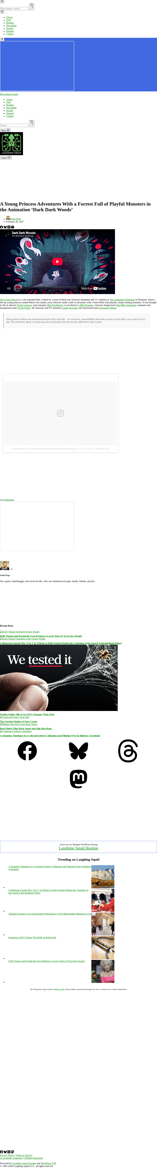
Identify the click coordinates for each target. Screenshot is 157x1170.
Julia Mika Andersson (125, 305)
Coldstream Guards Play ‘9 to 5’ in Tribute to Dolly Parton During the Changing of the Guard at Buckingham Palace (61, 643)
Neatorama (9, 500)
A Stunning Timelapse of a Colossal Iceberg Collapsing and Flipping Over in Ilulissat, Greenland (50, 735)
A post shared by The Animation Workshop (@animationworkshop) (44, 449)
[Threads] (9, 227)
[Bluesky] (5, 227)
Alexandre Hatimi (107, 308)
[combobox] (14, 125)
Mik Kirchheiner (55, 305)
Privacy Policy (7, 1155)
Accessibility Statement (11, 1158)
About (9, 99)
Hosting (10, 105)
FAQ (8, 102)
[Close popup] (2, 39)
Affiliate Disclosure (33, 1158)
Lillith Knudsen (85, 305)
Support (10, 113)
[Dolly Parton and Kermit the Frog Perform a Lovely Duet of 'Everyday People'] (102, 982)
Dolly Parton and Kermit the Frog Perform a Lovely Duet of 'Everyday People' (46, 961)
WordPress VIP (48, 1163)
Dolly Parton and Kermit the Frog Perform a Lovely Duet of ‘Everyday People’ (41, 636)
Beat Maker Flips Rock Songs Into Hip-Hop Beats (26, 728)
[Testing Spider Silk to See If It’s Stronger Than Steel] (59, 710)
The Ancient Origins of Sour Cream (18, 721)
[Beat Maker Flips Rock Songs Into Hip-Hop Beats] (18, 724)
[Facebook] (2, 227)
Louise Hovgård (69, 308)
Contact (10, 116)
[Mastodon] (78, 789)
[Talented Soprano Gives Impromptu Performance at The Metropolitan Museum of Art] (102, 934)
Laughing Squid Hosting (78, 848)
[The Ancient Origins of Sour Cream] (14, 717)
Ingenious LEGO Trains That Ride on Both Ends (32, 937)
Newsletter (11, 107)
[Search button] (31, 123)
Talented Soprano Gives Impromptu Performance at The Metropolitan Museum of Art (49, 914)
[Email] (12, 227)
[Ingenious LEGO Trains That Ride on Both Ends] (102, 958)
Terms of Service (24, 1155)
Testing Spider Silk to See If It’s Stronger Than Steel (27, 714)
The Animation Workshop (122, 299)
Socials (9, 110)
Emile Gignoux (24, 305)
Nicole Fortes (23, 308)
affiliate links (59, 989)
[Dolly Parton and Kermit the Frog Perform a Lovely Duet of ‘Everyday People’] (19, 631)
